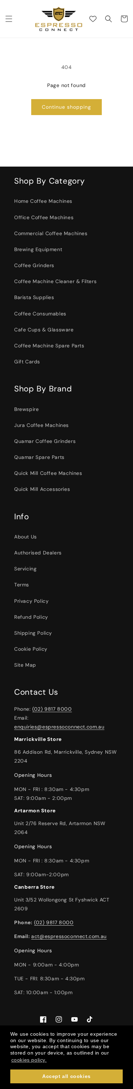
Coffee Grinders (34, 265)
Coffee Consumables (40, 313)
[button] (9, 19)
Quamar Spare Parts (39, 457)
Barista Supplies (34, 297)
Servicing (25, 568)
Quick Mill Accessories (42, 489)
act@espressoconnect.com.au (69, 936)
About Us (25, 536)
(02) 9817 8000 (52, 709)
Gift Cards (27, 361)
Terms (21, 584)
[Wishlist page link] (92, 18)
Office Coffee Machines (43, 217)
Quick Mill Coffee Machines (48, 473)
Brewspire (26, 409)
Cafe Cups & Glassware (44, 329)
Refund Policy (31, 617)
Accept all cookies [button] (66, 1076)
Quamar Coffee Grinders (45, 441)
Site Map (25, 665)
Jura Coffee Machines (41, 425)
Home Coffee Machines (43, 201)
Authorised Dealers (38, 552)
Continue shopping (66, 107)
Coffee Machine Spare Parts (49, 345)
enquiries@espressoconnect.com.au (59, 727)
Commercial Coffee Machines (51, 233)
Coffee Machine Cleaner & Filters (55, 281)
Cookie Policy (31, 649)
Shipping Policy (33, 633)
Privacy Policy (31, 601)
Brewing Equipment (38, 249)
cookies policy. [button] (29, 1060)
